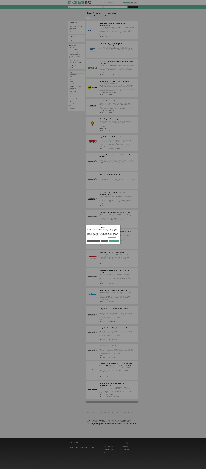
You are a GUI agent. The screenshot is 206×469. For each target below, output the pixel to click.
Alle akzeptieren (114, 240)
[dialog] (103, 234)
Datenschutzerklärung (112, 237)
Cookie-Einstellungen (93, 240)
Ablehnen (104, 240)
